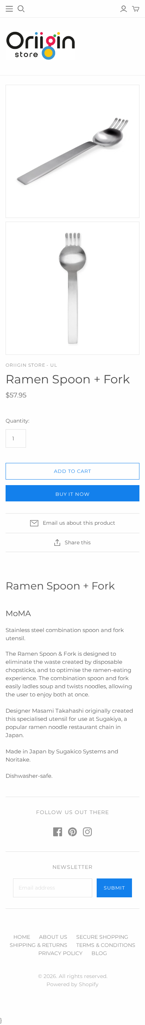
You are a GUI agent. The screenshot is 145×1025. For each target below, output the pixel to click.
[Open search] (21, 9)
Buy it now (72, 494)
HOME (21, 937)
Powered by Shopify (72, 984)
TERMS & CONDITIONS (105, 945)
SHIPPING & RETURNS (38, 945)
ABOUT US (53, 937)
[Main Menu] (9, 9)
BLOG (99, 953)
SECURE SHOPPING (102, 937)
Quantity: (17, 420)
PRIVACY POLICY (60, 953)
